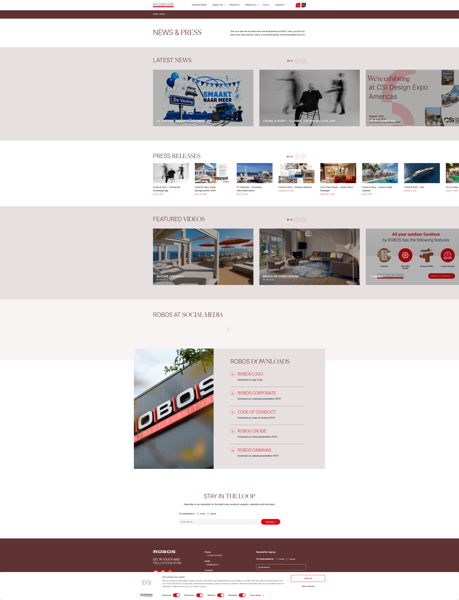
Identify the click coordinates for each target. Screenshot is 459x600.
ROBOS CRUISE (252, 430)
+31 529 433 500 (214, 555)
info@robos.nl (212, 564)
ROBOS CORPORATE (257, 392)
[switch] (199, 595)
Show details (255, 595)
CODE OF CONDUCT (257, 411)
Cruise (202, 513)
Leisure (212, 513)
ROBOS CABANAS (254, 449)
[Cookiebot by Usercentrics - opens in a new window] (146, 595)
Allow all (308, 578)
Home (155, 14)
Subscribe (270, 522)
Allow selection (308, 586)
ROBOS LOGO (250, 373)
